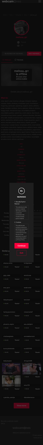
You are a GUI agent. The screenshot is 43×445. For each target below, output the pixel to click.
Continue (22, 246)
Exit (21, 253)
